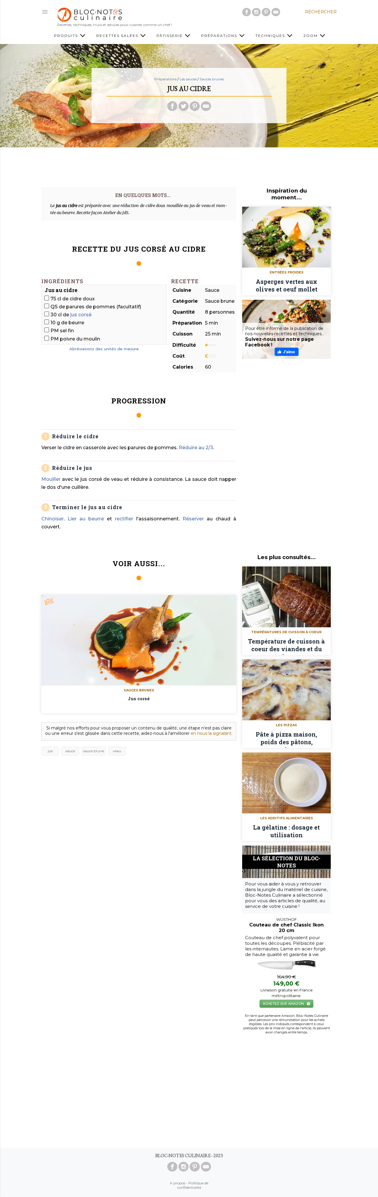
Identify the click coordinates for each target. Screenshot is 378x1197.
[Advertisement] (189, 165)
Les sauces (188, 79)
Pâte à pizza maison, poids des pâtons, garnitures (286, 739)
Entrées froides (287, 272)
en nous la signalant (211, 733)
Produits (66, 35)
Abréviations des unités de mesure (104, 348)
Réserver (193, 519)
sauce (70, 751)
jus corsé (81, 314)
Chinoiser (52, 519)
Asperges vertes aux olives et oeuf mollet (286, 285)
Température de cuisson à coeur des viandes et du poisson (286, 646)
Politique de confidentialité (192, 1185)
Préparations (220, 35)
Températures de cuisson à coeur (286, 632)
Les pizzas (286, 725)
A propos (177, 1183)
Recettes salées (118, 35)
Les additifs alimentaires (286, 818)
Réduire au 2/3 (196, 447)
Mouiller (51, 479)
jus (50, 751)
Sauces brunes (212, 79)
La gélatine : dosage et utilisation (286, 831)
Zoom (311, 35)
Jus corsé (139, 698)
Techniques (270, 35)
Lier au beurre (86, 519)
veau (117, 751)
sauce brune (93, 751)
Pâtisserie (170, 35)
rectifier (124, 519)
